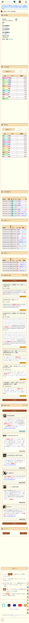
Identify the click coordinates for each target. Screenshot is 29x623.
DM (12, 615)
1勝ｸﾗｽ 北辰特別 (21, 215)
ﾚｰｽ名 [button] (19, 199)
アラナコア (26, 242)
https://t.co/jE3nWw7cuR (9, 516)
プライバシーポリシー (14, 609)
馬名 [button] (27, 199)
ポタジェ (26, 264)
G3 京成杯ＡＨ (5, 33)
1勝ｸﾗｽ (19, 209)
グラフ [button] (12, 75)
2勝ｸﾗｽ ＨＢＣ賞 (21, 211)
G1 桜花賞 (20, 266)
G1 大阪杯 (20, 264)
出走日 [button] (4, 199)
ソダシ (25, 262)
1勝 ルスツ (19, 248)
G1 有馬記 (20, 270)
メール (17, 615)
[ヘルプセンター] (25, 605)
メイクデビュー (21, 207)
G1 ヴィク (20, 262)
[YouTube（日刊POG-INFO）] (20, 605)
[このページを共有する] (2, 620)
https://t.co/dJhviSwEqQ (9, 428)
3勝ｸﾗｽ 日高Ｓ (21, 213)
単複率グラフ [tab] (8, 71)
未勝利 (19, 201)
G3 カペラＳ (5, 27)
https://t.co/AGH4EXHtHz (10, 464)
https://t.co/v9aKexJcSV (9, 479)
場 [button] (4, 75)
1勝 (17, 235)
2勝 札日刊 (19, 240)
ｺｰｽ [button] (13, 227)
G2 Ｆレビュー (5, 30)
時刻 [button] (9, 199)
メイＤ (19, 246)
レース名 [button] (19, 227)
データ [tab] (20, 71)
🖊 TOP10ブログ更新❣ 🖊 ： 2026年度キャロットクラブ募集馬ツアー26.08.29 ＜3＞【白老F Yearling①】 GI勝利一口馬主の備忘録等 (15, 7)
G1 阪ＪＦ (20, 268)
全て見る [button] (14, 280)
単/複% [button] (21, 75)
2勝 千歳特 (19, 242)
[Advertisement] (14, 52)
